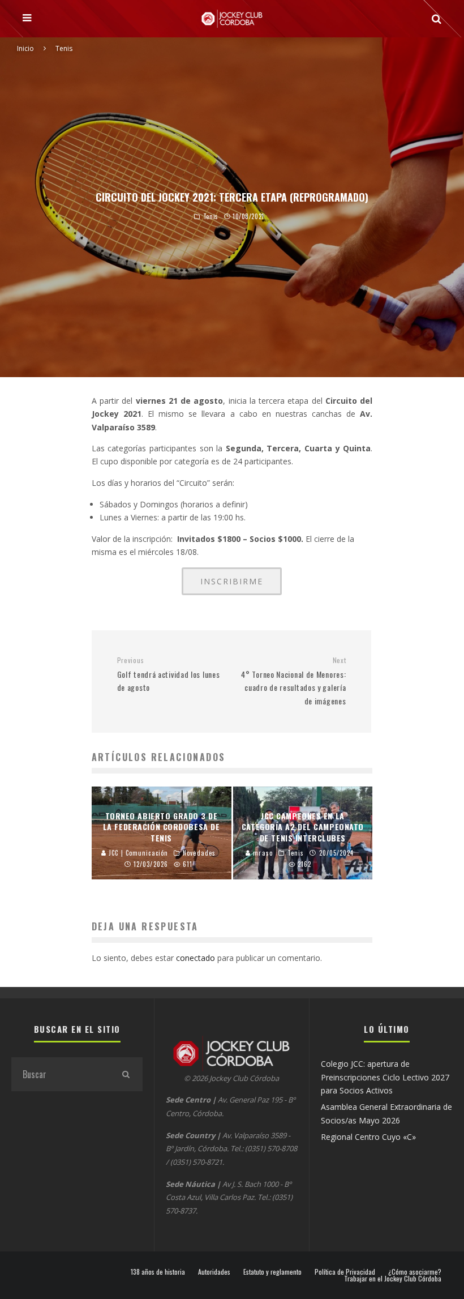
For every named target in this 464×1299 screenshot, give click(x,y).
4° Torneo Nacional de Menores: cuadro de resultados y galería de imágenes (293, 681)
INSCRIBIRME (231, 581)
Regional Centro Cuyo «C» (368, 1136)
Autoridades (214, 1271)
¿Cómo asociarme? (414, 1271)
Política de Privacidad (345, 1271)
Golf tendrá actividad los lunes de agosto (168, 674)
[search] (126, 1074)
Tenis (210, 217)
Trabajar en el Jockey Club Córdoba (392, 1278)
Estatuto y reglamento (272, 1271)
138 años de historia (158, 1271)
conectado (195, 957)
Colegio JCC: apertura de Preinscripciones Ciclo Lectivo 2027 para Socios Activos (385, 1077)
